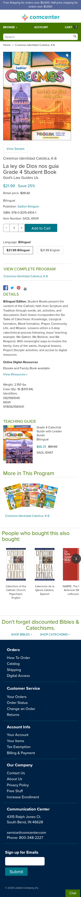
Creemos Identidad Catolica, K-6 (35, 45)
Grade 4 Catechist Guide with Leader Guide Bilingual (49, 433)
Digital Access (18, 675)
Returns (13, 714)
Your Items (15, 740)
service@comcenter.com (26, 832)
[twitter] (12, 287)
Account (41, 27)
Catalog (13, 663)
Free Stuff (15, 790)
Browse (9, 27)
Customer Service (23, 688)
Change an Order (21, 708)
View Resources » (15, 374)
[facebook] (5, 287)
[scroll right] (76, 559)
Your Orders (17, 696)
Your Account (18, 734)
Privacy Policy (18, 784)
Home (7, 45)
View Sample (15, 148)
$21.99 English (50, 250)
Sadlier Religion (28, 206)
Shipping (14, 669)
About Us (14, 778)
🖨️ (25, 288)
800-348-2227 (31, 837)
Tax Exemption (18, 746)
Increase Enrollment (23, 796)
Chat (72, 893)
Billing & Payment (21, 752)
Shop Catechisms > (55, 634)
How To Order (18, 657)
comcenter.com (40, 16)
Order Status (17, 702)
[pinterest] (18, 287)
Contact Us (16, 772)
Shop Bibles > (21, 634)
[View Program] (40, 497)
